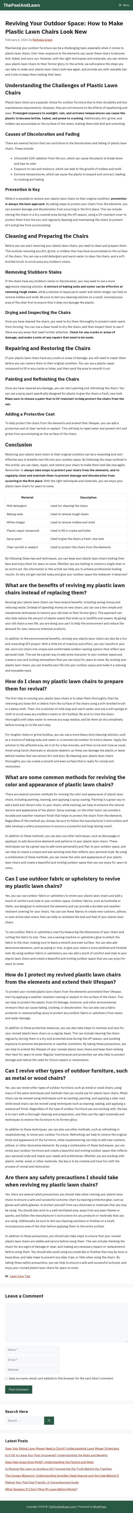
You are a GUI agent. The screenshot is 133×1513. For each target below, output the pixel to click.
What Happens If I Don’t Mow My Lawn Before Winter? (41, 1489)
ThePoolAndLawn (21, 5)
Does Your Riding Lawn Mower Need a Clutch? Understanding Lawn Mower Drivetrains (62, 1448)
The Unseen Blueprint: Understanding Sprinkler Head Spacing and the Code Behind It (62, 1476)
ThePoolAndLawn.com (62, 1506)
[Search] (49, 1421)
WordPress (99, 1506)
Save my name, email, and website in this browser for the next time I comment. (61, 1378)
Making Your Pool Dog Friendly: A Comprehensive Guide (42, 1482)
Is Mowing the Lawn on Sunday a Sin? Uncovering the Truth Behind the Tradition (58, 1469)
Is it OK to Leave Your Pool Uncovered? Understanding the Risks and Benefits (56, 1455)
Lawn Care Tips (20, 1276)
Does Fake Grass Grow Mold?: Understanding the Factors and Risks (49, 1462)
